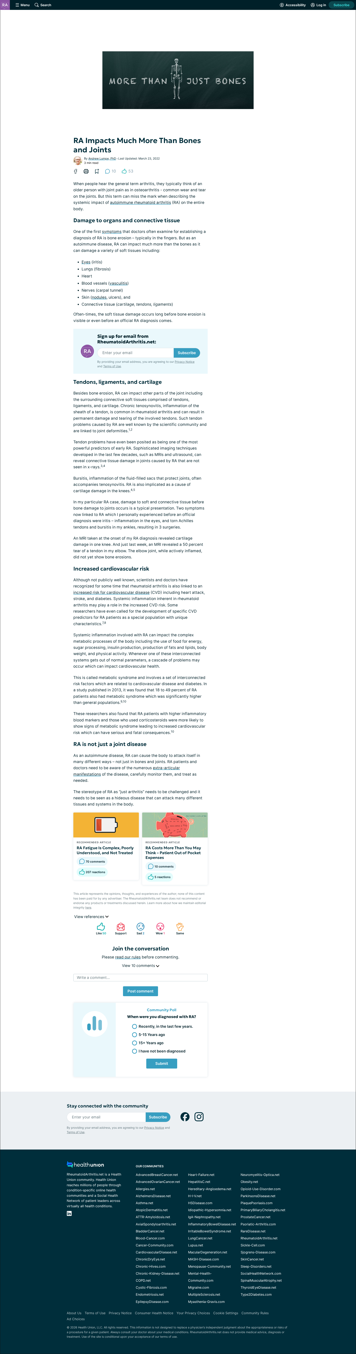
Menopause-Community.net (209, 1266)
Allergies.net (145, 1189)
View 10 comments (139, 965)
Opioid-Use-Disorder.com (261, 1189)
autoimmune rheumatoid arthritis (140, 202)
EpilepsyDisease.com (152, 1302)
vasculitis (118, 283)
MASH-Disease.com (203, 1259)
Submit (161, 1063)
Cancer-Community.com (154, 1245)
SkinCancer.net (252, 1259)
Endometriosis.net (150, 1294)
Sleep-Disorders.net (256, 1266)
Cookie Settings (225, 1313)
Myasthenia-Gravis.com (206, 1302)
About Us (74, 1313)
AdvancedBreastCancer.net (157, 1175)
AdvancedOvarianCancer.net (158, 1182)
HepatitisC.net (199, 1182)
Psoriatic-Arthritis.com (258, 1224)
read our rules (128, 957)
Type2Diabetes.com (256, 1294)
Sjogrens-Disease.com (258, 1252)
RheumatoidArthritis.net (259, 1238)
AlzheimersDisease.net (153, 1196)
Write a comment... (93, 977)
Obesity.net (249, 1182)
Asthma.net (144, 1203)
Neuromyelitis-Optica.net (260, 1175)
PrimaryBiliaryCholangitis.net (263, 1210)
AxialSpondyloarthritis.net (156, 1224)
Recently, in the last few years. (166, 1026)
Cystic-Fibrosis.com (151, 1287)
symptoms (112, 231)
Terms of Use (112, 366)
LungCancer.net (200, 1238)
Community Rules (255, 1313)
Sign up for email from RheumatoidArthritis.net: (126, 339)
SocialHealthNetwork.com (261, 1273)
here (88, 907)
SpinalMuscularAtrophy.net (261, 1280)
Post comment (140, 991)
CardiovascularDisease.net (156, 1252)
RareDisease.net (253, 1231)
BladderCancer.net (150, 1231)
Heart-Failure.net (201, 1175)
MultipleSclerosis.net (204, 1294)
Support (119, 928)
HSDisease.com (200, 1203)
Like (99, 928)
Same (178, 928)
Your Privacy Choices (193, 1313)
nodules (99, 297)
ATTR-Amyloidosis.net (153, 1217)
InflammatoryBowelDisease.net (212, 1224)
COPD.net (143, 1280)
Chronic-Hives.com (151, 1266)
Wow (158, 928)
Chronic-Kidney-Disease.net (157, 1273)
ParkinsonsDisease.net (258, 1196)
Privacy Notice (184, 361)
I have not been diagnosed (162, 1051)
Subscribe (341, 5)
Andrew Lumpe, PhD (102, 158)
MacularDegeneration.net (207, 1252)
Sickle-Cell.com (253, 1245)
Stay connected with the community (107, 1106)
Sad (138, 928)
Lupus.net (195, 1245)
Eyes (86, 262)
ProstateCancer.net (256, 1217)
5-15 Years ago (152, 1034)
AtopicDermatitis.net (152, 1210)
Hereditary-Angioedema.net (209, 1189)
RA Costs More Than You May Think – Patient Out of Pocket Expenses (173, 852)
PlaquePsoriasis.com (257, 1203)
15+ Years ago (151, 1043)
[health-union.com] (85, 1165)
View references (89, 916)
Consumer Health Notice (154, 1313)
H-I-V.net (195, 1196)
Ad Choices (76, 1319)
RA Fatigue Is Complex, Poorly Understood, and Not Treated (105, 850)
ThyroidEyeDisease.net (258, 1287)
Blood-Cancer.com (150, 1238)
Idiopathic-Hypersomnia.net (209, 1210)
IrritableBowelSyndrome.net (209, 1231)
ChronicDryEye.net (150, 1259)
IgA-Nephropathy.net (204, 1217)
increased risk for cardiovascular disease (111, 592)
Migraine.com (198, 1287)
